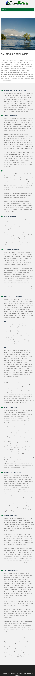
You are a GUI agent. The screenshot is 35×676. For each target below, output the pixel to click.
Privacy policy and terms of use (24, 674)
